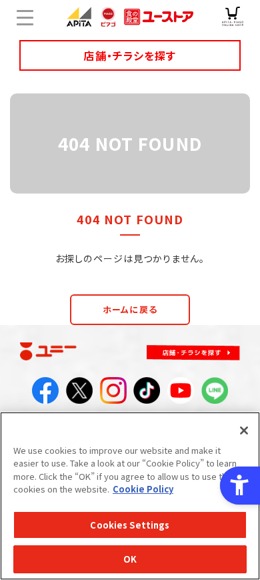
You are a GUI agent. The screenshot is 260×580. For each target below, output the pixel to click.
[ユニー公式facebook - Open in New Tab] (45, 394)
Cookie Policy (143, 489)
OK (130, 559)
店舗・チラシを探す (129, 55)
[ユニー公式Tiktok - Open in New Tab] (146, 394)
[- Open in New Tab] (232, 16)
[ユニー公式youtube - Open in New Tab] (180, 394)
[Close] (244, 430)
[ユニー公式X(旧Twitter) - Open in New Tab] (79, 394)
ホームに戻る (130, 309)
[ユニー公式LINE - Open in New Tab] (214, 394)
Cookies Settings (129, 525)
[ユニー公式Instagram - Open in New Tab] (113, 394)
